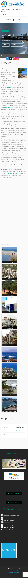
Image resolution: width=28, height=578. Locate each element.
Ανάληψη (17, 37)
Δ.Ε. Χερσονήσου (9, 37)
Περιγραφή (3, 55)
